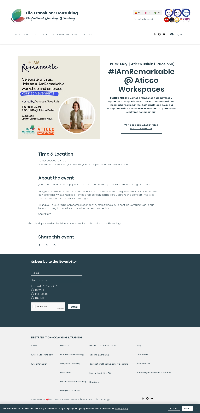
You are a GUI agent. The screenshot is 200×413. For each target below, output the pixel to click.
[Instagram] (159, 34)
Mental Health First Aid (100, 373)
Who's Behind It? (39, 364)
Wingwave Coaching (70, 363)
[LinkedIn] (155, 34)
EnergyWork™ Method (70, 390)
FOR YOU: (64, 345)
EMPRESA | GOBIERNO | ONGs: (102, 345)
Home (34, 345)
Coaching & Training (99, 354)
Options (173, 408)
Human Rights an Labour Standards (147, 372)
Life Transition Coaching (72, 354)
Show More (44, 214)
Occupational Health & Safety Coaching (108, 364)
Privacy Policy (143, 363)
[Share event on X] (47, 245)
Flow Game (65, 372)
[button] (36, 34)
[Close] (196, 408)
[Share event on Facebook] (39, 245)
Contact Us (142, 354)
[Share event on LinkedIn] (54, 245)
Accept (187, 408)
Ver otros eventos (141, 128)
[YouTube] (163, 34)
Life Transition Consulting (52, 13)
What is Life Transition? (42, 354)
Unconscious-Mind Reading (73, 381)
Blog (139, 345)
